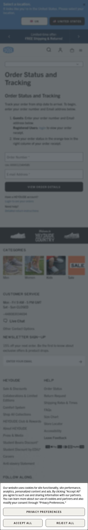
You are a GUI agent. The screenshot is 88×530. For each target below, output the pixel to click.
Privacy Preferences (44, 511)
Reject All (65, 523)
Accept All (23, 523)
